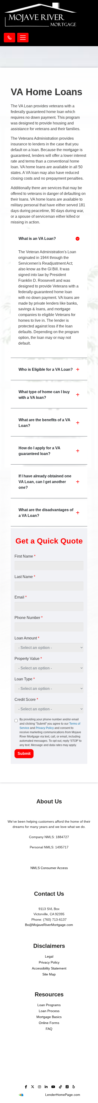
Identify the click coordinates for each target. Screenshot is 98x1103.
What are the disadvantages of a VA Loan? (46, 513)
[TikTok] (60, 1086)
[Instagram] (39, 1086)
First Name (25, 556)
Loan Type (25, 679)
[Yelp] (73, 1086)
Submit (24, 754)
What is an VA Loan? (37, 239)
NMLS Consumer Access (49, 868)
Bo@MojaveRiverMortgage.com (49, 925)
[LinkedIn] (46, 1086)
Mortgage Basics (49, 1017)
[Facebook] (26, 1086)
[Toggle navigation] (23, 37)
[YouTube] (53, 1086)
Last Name (25, 577)
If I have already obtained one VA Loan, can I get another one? (45, 482)
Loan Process (49, 1011)
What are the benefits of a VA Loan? (44, 423)
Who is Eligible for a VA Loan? (46, 369)
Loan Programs (49, 1005)
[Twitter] (32, 1086)
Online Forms (49, 1023)
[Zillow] (67, 1086)
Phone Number (29, 618)
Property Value (28, 659)
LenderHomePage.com (62, 1095)
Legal (49, 956)
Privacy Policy (45, 728)
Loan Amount (27, 638)
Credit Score (26, 699)
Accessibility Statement (49, 968)
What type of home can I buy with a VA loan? (44, 395)
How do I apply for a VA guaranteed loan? (39, 451)
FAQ (49, 1029)
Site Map (49, 974)
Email (21, 597)
